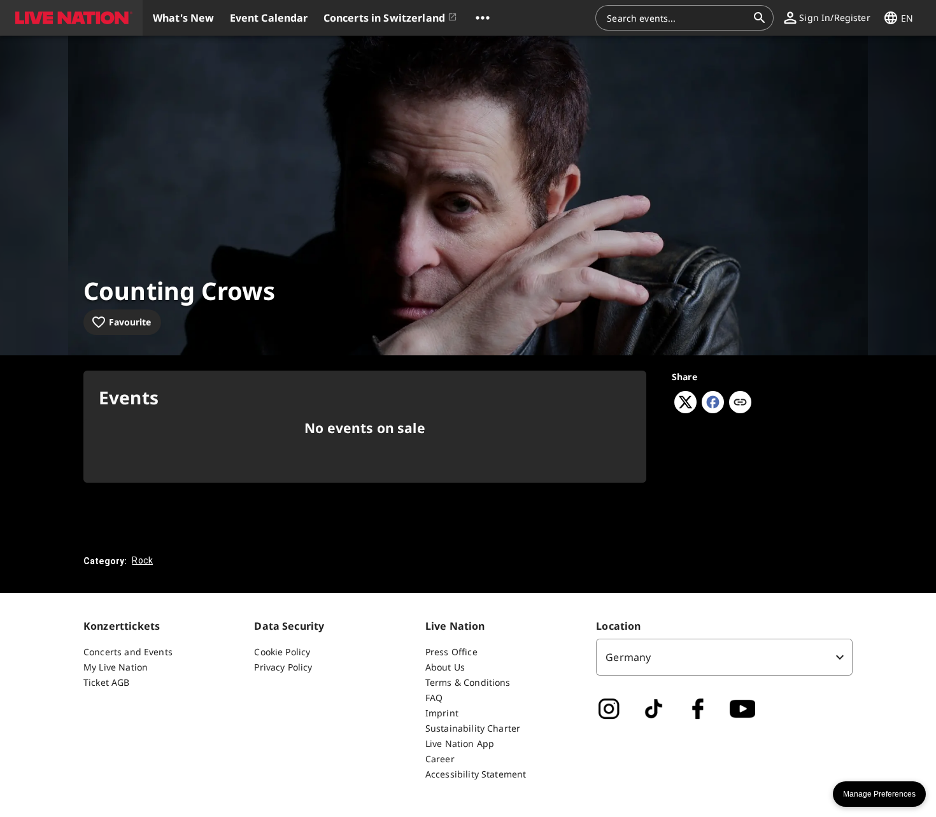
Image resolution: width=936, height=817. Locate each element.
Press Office (451, 652)
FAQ (434, 698)
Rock (142, 560)
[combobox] (677, 17)
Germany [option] (628, 657)
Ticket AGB (106, 682)
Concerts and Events (128, 652)
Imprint (441, 713)
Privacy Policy (283, 667)
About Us (445, 667)
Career (440, 759)
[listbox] (724, 657)
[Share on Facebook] (713, 409)
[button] (71, 18)
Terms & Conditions (468, 682)
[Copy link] (740, 403)
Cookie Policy (282, 652)
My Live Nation (115, 667)
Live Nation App (459, 743)
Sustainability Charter (472, 728)
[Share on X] (685, 409)
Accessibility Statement (475, 774)
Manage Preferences (879, 794)
